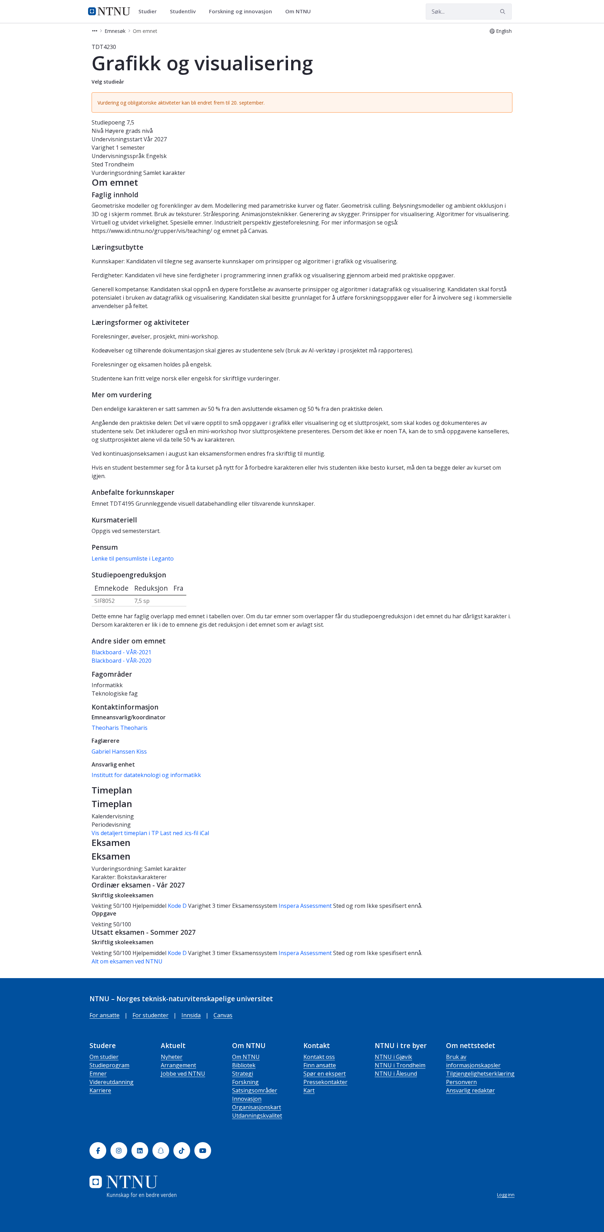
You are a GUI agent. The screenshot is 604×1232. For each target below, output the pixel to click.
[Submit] (503, 11)
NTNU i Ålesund (396, 1073)
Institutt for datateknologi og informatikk (146, 775)
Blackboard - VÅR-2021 (121, 652)
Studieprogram (109, 1065)
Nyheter (171, 1057)
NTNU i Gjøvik (393, 1057)
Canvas (223, 1015)
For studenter (150, 1015)
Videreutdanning (111, 1082)
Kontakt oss (319, 1057)
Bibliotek (244, 1065)
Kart (309, 1090)
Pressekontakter (325, 1082)
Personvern (461, 1082)
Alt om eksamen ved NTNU (127, 961)
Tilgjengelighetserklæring (480, 1073)
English (504, 31)
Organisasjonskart (256, 1107)
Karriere (100, 1090)
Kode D (177, 906)
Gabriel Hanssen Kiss (119, 751)
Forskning (245, 1082)
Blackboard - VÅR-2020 (121, 660)
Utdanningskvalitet (257, 1115)
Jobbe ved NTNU (183, 1073)
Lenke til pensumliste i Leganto (133, 558)
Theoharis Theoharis (120, 728)
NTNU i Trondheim (400, 1065)
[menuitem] (150, 11)
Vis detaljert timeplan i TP (125, 833)
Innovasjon (246, 1099)
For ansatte (104, 1015)
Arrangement (178, 1065)
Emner (98, 1073)
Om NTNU (246, 1057)
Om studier (103, 1057)
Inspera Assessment (306, 906)
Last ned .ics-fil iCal (184, 833)
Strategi (242, 1073)
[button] (94, 31)
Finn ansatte (319, 1065)
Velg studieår (108, 81)
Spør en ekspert (324, 1073)
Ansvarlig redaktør (470, 1090)
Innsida (191, 1015)
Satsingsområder (254, 1090)
